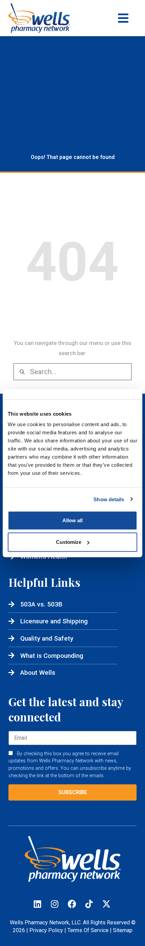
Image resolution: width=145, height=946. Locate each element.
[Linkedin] (37, 903)
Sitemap (123, 930)
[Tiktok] (89, 903)
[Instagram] (54, 903)
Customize (68, 542)
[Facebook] (71, 903)
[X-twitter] (106, 903)
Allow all (72, 520)
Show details (108, 499)
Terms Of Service (88, 930)
